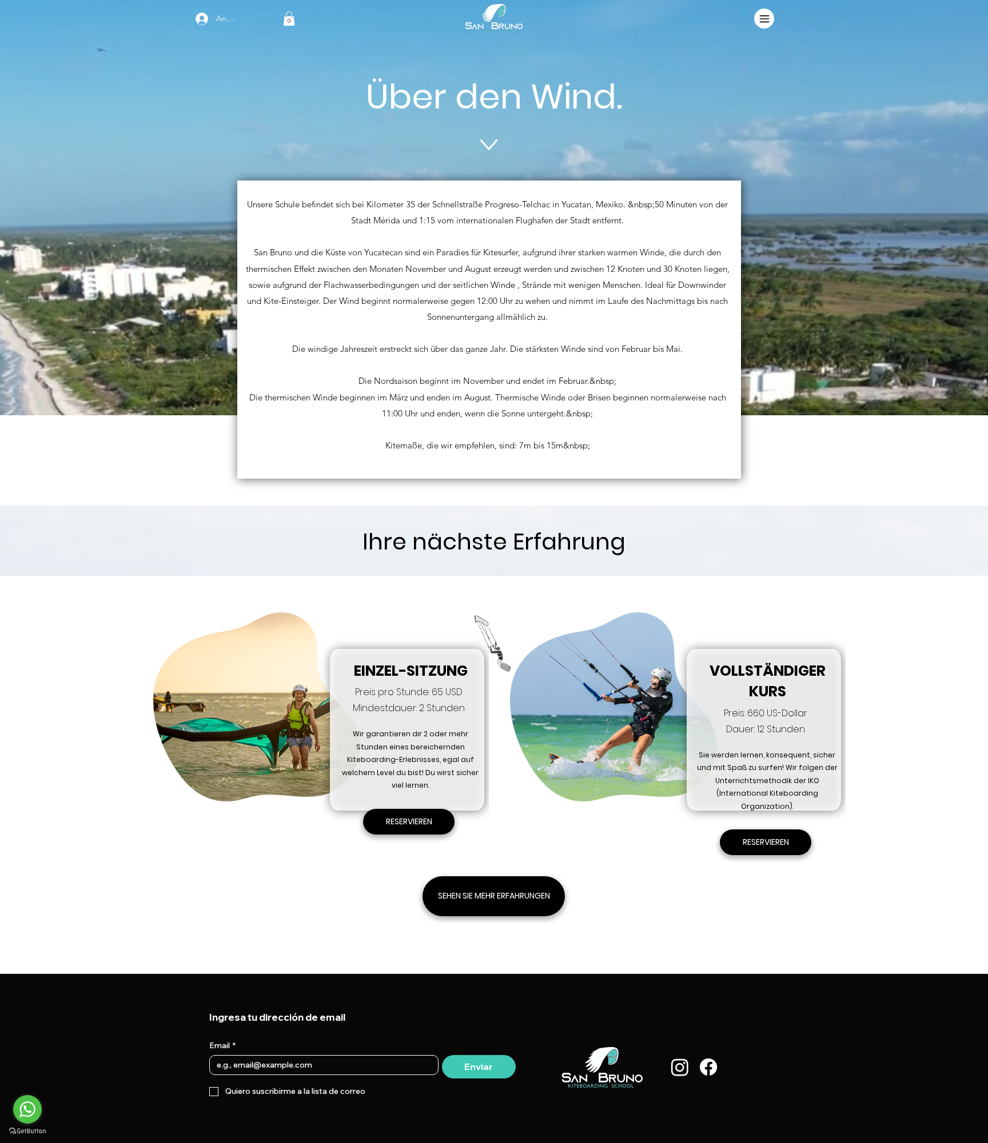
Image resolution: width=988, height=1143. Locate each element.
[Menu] (764, 19)
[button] (289, 18)
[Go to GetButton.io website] (27, 1131)
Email (222, 1045)
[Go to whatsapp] (27, 1109)
